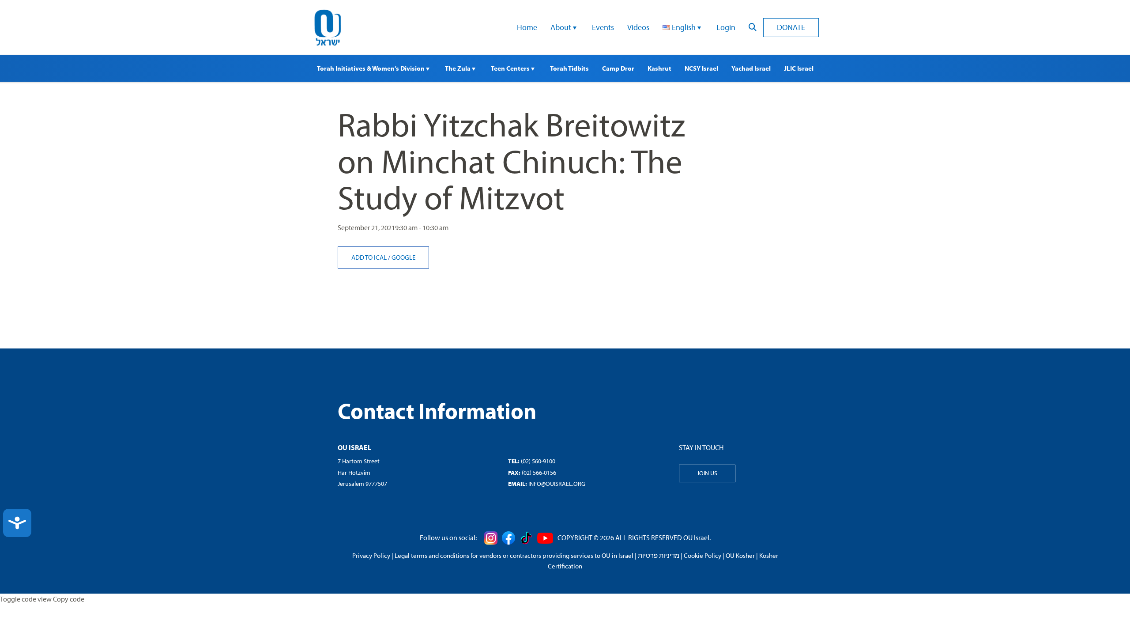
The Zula (458, 68)
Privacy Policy (371, 555)
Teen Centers (511, 68)
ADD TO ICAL (369, 257)
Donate (791, 27)
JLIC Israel (799, 68)
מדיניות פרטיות (658, 555)
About (561, 27)
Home (527, 27)
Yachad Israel (751, 68)
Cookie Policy (702, 555)
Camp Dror (618, 68)
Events (603, 27)
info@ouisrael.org (556, 484)
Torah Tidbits (569, 68)
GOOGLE (403, 257)
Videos (638, 27)
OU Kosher (740, 555)
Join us (707, 473)
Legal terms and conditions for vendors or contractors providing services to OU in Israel (514, 555)
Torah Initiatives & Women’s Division (371, 68)
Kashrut (659, 68)
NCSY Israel (701, 68)
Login (725, 27)
